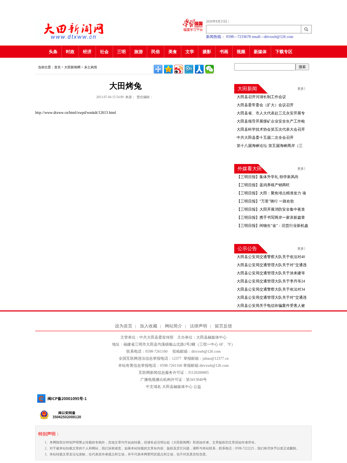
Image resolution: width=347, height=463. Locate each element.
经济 (87, 51)
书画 (224, 51)
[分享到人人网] (199, 69)
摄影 (207, 51)
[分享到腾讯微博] (189, 69)
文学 (189, 51)
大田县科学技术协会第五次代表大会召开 (270, 129)
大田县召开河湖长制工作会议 (261, 97)
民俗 (155, 51)
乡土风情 (90, 67)
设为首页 (123, 326)
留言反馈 (223, 326)
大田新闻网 (72, 67)
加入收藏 (148, 326)
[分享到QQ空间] (168, 69)
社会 (104, 51)
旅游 (138, 51)
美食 (172, 51)
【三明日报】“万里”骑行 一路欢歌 (265, 201)
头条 (53, 51)
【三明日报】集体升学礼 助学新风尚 (267, 177)
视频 (241, 51)
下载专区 (284, 51)
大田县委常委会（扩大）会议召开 (265, 105)
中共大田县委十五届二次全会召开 (265, 138)
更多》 (302, 89)
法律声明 (198, 326)
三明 (121, 51)
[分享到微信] (209, 69)
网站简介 (173, 326)
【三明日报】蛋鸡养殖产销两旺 (263, 185)
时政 (70, 51)
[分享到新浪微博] (178, 69)
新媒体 (260, 51)
